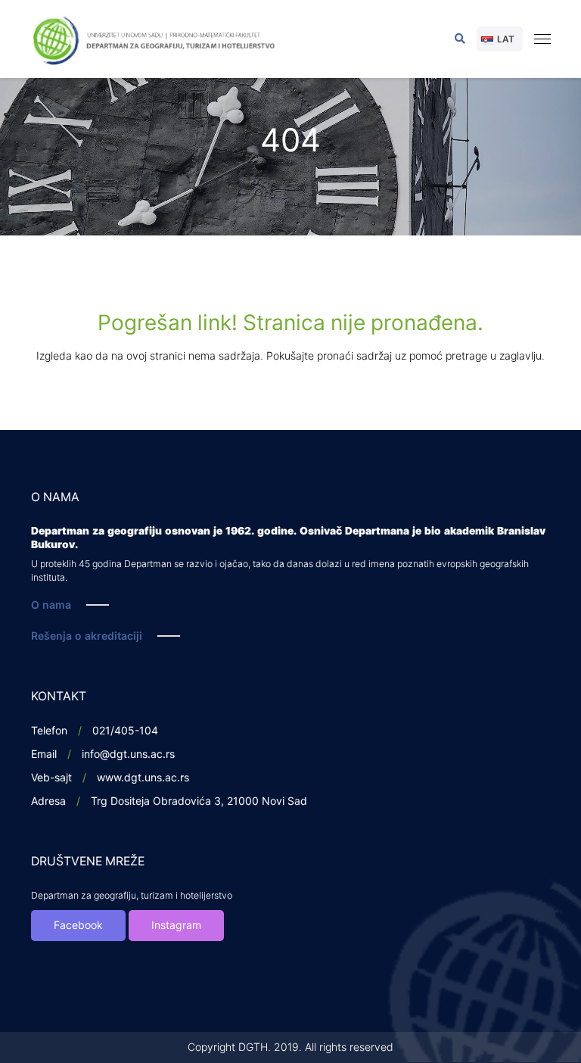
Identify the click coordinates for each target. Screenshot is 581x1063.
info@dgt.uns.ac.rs (128, 754)
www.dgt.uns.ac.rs (143, 778)
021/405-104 (125, 731)
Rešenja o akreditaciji (86, 636)
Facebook (78, 925)
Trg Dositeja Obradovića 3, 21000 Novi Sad (199, 801)
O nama (51, 605)
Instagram (176, 925)
